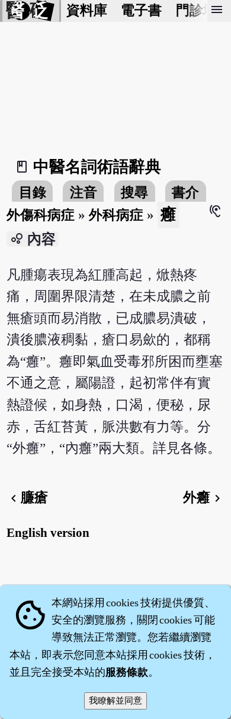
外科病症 (116, 215)
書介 (185, 192)
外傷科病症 (41, 215)
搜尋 (134, 192)
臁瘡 (27, 497)
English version (48, 532)
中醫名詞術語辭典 (97, 167)
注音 (83, 192)
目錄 (32, 192)
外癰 (203, 497)
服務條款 (126, 672)
